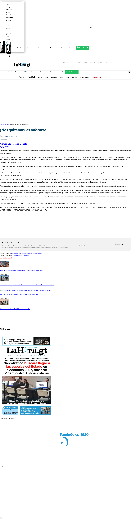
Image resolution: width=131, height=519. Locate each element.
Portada (8, 4)
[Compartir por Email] (6, 146)
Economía (8, 15)
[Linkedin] (3, 492)
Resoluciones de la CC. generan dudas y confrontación (26, 253)
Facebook (8, 487)
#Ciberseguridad (96, 77)
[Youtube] (3, 497)
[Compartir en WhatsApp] (1, 146)
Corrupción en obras (71, 77)
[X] (3, 494)
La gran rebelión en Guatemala (20, 255)
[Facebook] (3, 488)
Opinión (8, 12)
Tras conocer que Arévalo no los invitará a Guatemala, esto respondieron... (22, 270)
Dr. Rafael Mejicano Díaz (10, 136)
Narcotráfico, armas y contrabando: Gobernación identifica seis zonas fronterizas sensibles (27, 285)
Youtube (7, 496)
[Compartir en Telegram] (7, 146)
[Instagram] (3, 490)
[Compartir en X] (4, 146)
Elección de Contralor (57, 77)
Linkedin (7, 492)
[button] (129, 72)
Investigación (9, 7)
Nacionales (8, 9)
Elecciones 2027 (84, 77)
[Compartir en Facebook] (3, 146)
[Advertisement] (53, 225)
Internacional (9, 17)
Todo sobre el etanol (42, 77)
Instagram (8, 490)
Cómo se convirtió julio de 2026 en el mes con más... (15, 309)
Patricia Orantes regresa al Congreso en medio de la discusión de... (19, 294)
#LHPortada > (6, 329)
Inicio (2, 124)
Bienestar (8, 20)
